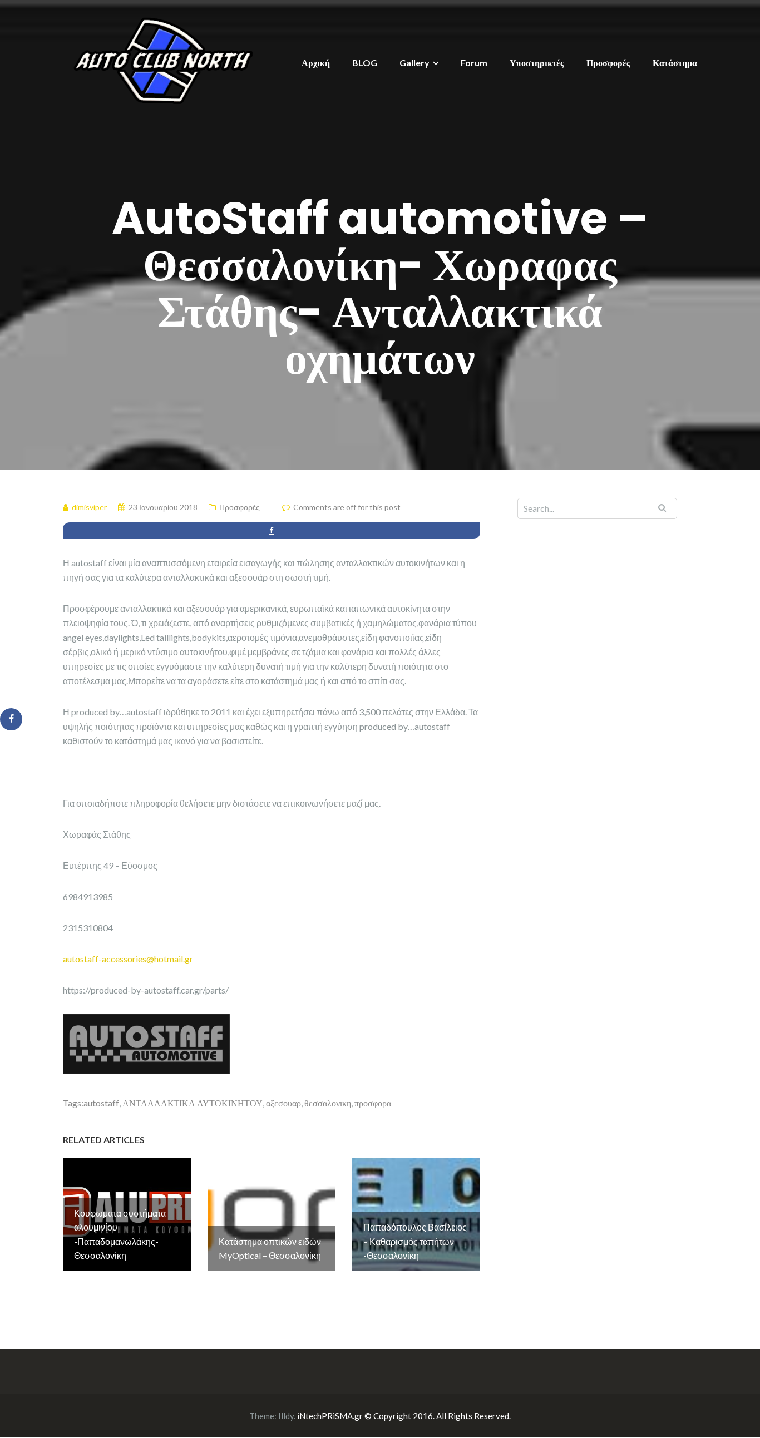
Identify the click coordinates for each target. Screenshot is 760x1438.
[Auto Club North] (163, 60)
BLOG (364, 62)
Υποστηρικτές (537, 62)
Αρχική (316, 62)
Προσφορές (608, 62)
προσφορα (372, 1103)
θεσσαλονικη (327, 1103)
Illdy (286, 1416)
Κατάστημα (675, 62)
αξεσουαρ (283, 1103)
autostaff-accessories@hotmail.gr (128, 958)
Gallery (414, 62)
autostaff (101, 1103)
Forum (474, 62)
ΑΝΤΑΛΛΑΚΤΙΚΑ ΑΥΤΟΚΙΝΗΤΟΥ (192, 1103)
